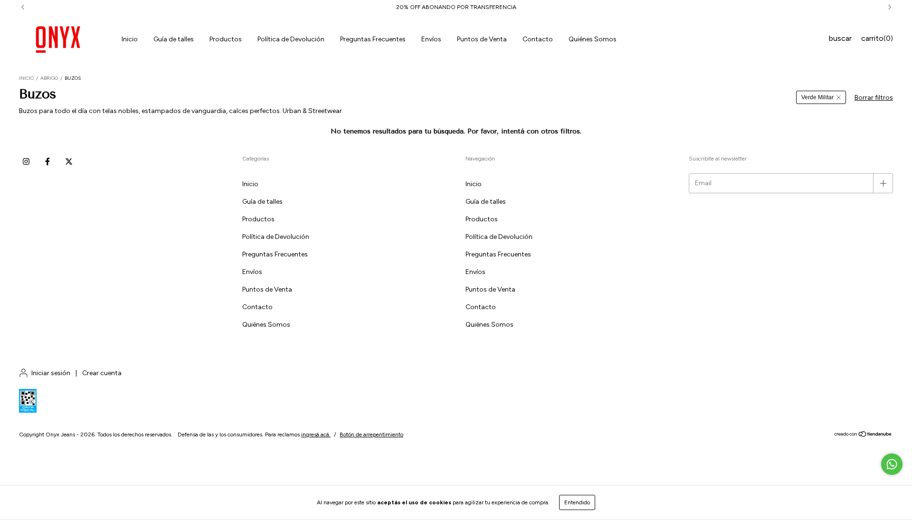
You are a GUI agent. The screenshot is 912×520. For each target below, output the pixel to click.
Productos (225, 39)
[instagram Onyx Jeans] (26, 161)
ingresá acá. (316, 434)
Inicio (130, 39)
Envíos (431, 39)
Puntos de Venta (482, 39)
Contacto (537, 39)
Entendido (577, 502)
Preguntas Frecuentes (373, 39)
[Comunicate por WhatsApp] (891, 464)
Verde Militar (817, 97)
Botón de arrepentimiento (371, 434)
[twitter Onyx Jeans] (69, 161)
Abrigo (49, 78)
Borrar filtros (874, 98)
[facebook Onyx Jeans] (47, 161)
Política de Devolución (290, 39)
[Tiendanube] (863, 435)
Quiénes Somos (593, 39)
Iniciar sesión (50, 373)
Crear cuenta (102, 373)
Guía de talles (173, 39)
